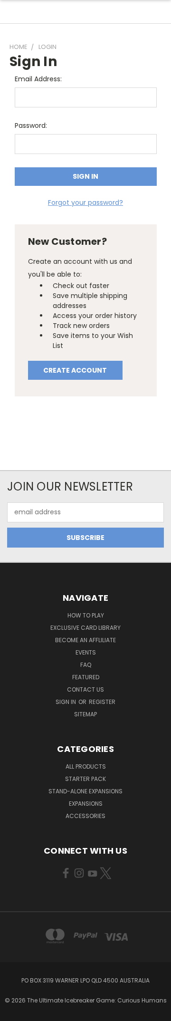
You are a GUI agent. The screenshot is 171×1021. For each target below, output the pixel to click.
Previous (15, 1011)
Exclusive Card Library (85, 628)
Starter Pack (85, 779)
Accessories (85, 816)
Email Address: (38, 79)
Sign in (66, 702)
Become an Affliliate (85, 640)
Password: (31, 125)
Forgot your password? (85, 202)
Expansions (86, 803)
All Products (86, 766)
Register (102, 702)
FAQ (85, 665)
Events (86, 652)
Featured (85, 677)
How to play (85, 615)
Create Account (75, 370)
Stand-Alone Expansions (85, 791)
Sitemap (85, 714)
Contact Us (85, 689)
